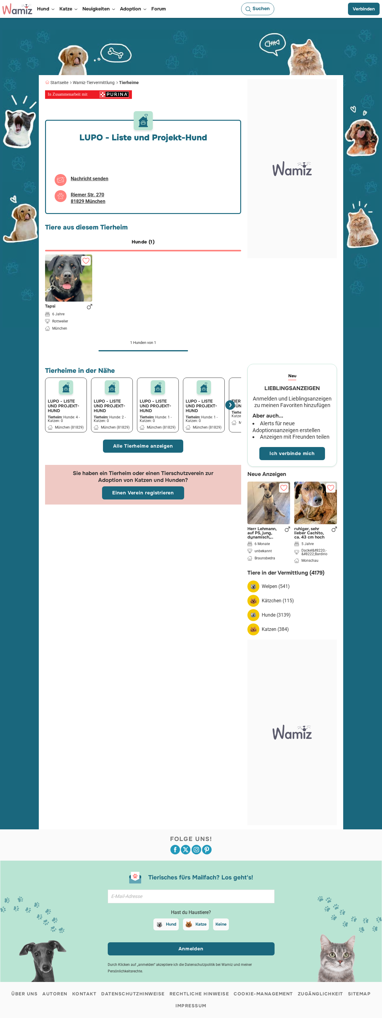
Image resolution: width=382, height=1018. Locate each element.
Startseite (59, 82)
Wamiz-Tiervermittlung (94, 82)
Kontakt (84, 994)
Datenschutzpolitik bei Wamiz (209, 965)
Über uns (24, 994)
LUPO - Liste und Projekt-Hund (63, 406)
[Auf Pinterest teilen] (207, 849)
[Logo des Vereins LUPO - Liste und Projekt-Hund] (66, 387)
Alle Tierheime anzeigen (143, 446)
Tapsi (50, 306)
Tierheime (129, 82)
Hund (171, 924)
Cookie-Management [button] (263, 994)
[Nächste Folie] (230, 405)
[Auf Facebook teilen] (175, 849)
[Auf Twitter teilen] (185, 849)
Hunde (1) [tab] (143, 242)
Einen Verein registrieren (143, 493)
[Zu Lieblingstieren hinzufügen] (86, 261)
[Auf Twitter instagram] (196, 849)
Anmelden (190, 949)
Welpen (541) (276, 586)
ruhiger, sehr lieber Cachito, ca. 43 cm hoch (309, 533)
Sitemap (359, 994)
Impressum (191, 1006)
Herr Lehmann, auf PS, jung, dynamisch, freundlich (261, 533)
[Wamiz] (17, 8)
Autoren (54, 994)
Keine (221, 924)
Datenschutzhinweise (133, 994)
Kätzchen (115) (278, 600)
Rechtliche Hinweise (199, 994)
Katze (201, 924)
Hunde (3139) (276, 615)
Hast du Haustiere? (191, 912)
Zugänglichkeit (320, 994)
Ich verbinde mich (292, 453)
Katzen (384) (275, 629)
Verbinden (364, 9)
